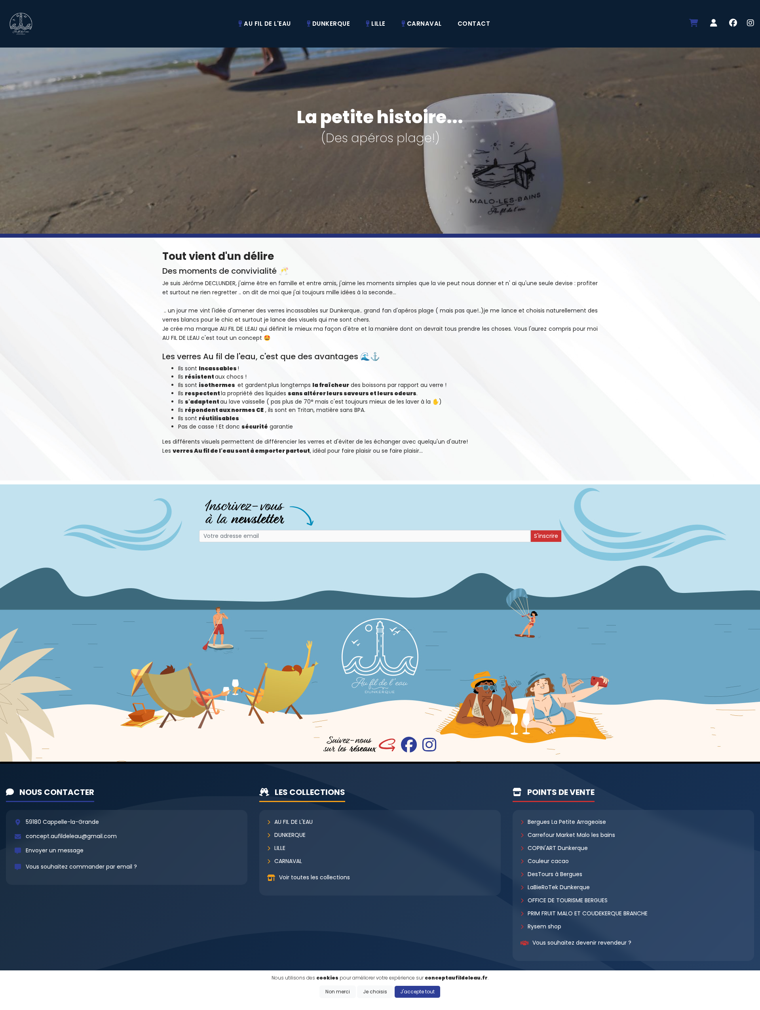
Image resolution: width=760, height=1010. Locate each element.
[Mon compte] (713, 23)
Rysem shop (544, 926)
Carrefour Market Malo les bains (571, 835)
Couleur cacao (548, 861)
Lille (279, 848)
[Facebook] (733, 24)
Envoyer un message (55, 850)
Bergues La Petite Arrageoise (567, 822)
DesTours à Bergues (555, 874)
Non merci (337, 991)
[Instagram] (750, 24)
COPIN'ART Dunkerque (558, 848)
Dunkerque (290, 835)
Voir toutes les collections (314, 877)
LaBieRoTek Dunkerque (559, 887)
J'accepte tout (417, 991)
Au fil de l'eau (293, 822)
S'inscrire (546, 536)
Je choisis (375, 991)
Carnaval (288, 861)
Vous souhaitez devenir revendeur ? (581, 943)
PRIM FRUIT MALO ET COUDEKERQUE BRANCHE (588, 913)
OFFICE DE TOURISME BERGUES (568, 900)
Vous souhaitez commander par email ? (81, 867)
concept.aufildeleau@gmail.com (71, 836)
